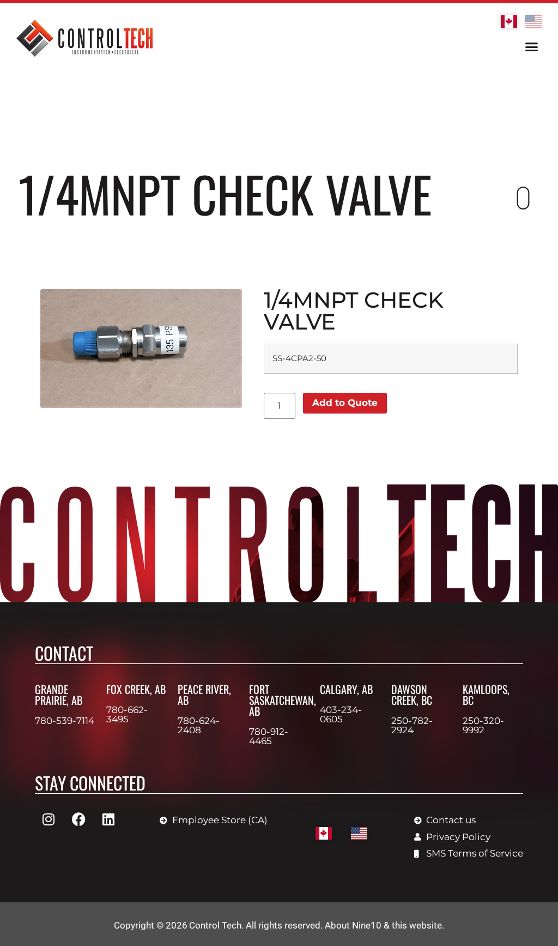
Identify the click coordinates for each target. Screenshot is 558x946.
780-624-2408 (199, 725)
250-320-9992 (483, 725)
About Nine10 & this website (383, 925)
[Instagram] (48, 819)
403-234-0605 (341, 714)
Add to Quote (345, 402)
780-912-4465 (268, 736)
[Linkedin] (108, 819)
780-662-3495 (127, 714)
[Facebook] (78, 819)
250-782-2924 (412, 725)
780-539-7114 (64, 720)
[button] (531, 47)
